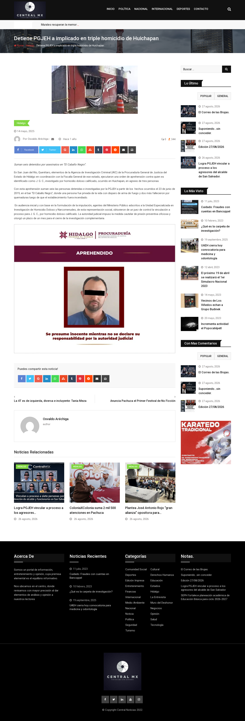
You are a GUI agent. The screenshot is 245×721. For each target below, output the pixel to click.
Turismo (130, 630)
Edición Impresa (134, 580)
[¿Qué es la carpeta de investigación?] (189, 224)
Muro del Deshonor (161, 602)
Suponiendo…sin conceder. (196, 575)
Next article (167, 396)
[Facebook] (22, 378)
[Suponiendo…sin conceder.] (188, 128)
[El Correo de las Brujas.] (188, 111)
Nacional (141, 9)
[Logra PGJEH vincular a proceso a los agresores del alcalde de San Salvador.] (188, 162)
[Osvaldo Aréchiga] (52, 139)
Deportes (183, 9)
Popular (205, 96)
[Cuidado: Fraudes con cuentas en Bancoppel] (189, 207)
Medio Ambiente (135, 602)
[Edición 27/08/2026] (188, 146)
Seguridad (131, 625)
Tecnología (156, 625)
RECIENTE (189, 96)
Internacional (162, 9)
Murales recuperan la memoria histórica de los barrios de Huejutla (82, 24)
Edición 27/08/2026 (211, 147)
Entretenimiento (134, 586)
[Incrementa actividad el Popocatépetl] (189, 324)
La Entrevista (158, 597)
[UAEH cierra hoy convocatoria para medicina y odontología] (189, 245)
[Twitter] (30, 378)
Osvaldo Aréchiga (56, 419)
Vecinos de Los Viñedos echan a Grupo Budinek (212, 305)
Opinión (154, 613)
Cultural (154, 569)
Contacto (201, 9)
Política (124, 9)
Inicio (111, 9)
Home (20, 45)
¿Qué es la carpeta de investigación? (91, 591)
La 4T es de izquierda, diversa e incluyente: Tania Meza (50, 401)
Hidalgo (30, 45)
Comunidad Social (136, 569)
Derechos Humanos (162, 575)
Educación (156, 580)
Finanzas (130, 591)
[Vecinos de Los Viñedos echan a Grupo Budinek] (189, 301)
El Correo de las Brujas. (214, 112)
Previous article (25, 396)
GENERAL (222, 96)
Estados (155, 586)
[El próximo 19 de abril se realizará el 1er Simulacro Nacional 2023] (189, 273)
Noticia (129, 613)
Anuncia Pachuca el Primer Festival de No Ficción (142, 401)
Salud (153, 619)
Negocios (156, 608)
